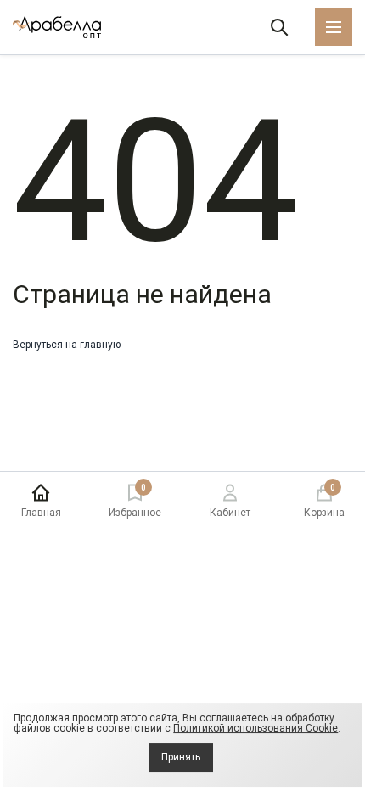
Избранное (135, 501)
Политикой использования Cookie (255, 728)
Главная (41, 513)
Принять (180, 757)
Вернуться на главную (67, 345)
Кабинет (230, 513)
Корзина (324, 501)
